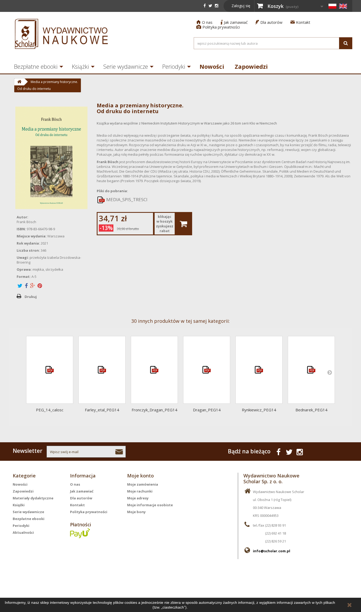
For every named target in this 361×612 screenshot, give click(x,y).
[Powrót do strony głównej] (19, 82)
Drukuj (31, 296)
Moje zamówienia (142, 484)
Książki (80, 66)
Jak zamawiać (234, 22)
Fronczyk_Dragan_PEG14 (154, 409)
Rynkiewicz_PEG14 (259, 409)
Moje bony (136, 511)
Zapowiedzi (251, 66)
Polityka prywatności (218, 27)
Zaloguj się (241, 5)
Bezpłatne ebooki (36, 66)
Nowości (212, 66)
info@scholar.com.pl (271, 551)
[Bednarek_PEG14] (311, 370)
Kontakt (300, 22)
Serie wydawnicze (125, 66)
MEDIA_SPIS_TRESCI (126, 199)
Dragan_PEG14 (207, 409)
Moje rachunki (139, 491)
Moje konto (140, 475)
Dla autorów (269, 22)
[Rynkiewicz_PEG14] (259, 370)
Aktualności (23, 532)
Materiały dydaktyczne (33, 498)
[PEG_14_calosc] (49, 370)
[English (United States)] (343, 6)
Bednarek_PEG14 (311, 409)
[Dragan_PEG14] (206, 370)
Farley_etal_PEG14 (102, 409)
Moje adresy (138, 498)
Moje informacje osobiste (150, 505)
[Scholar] (61, 34)
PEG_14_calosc (49, 409)
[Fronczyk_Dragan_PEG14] (154, 370)
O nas (204, 22)
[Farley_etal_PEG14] (102, 370)
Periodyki (173, 66)
